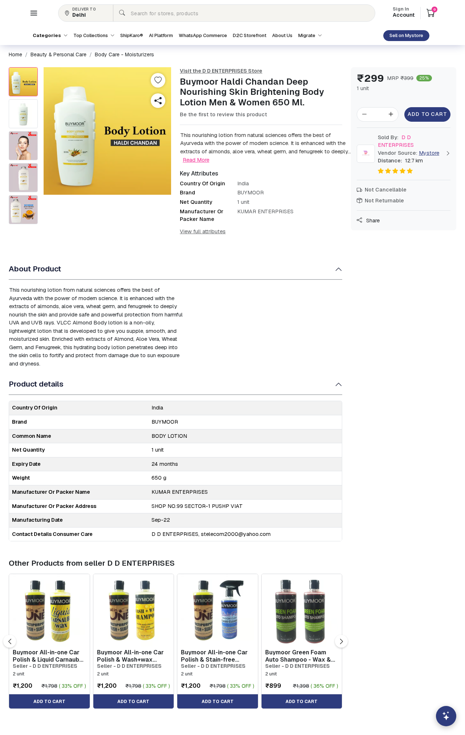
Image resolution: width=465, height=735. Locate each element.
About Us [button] (282, 35)
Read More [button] (196, 159)
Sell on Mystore (406, 35)
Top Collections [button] (91, 35)
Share (372, 220)
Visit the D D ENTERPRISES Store (221, 71)
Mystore (429, 153)
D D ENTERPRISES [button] (396, 141)
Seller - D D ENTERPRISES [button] (45, 666)
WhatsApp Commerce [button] (203, 35)
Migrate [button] (307, 35)
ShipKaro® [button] (131, 35)
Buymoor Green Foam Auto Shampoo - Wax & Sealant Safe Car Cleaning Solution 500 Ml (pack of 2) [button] (301, 656)
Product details (36, 384)
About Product (35, 269)
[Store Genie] (446, 716)
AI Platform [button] (161, 35)
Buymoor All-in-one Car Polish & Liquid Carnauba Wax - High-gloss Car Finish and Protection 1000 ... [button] (48, 656)
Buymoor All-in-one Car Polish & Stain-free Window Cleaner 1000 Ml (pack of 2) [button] (216, 656)
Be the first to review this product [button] (223, 114)
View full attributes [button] (203, 231)
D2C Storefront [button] (249, 35)
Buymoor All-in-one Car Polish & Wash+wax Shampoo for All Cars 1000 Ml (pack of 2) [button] (130, 656)
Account (404, 13)
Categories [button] (47, 35)
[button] (34, 13)
